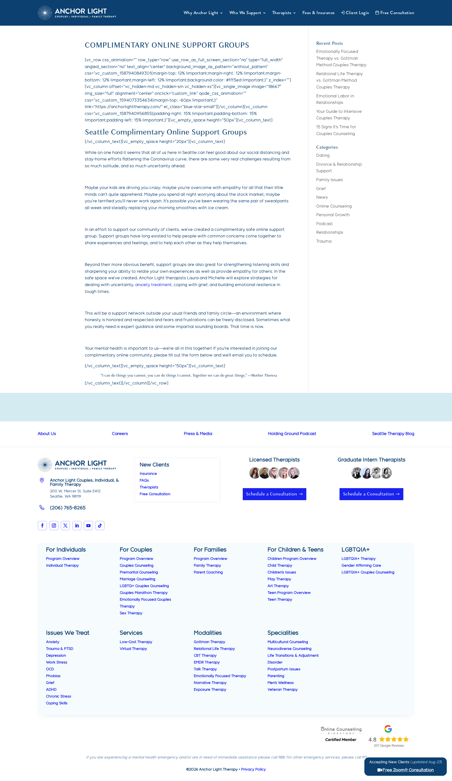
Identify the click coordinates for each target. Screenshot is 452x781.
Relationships (329, 233)
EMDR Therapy (207, 662)
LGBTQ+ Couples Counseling (144, 586)
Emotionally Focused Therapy (220, 676)
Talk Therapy (205, 669)
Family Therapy (207, 565)
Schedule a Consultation (271, 494)
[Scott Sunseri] (376, 474)
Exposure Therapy (210, 689)
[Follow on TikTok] (100, 525)
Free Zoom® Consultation (408, 770)
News (322, 197)
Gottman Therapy (209, 642)
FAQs (144, 480)
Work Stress (56, 662)
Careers (120, 434)
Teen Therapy (280, 599)
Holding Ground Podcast (292, 434)
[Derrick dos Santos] (264, 474)
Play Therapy (279, 579)
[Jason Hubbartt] (274, 474)
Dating (323, 156)
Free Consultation (397, 12)
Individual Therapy (62, 565)
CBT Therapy (205, 655)
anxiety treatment (153, 285)
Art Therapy (278, 586)
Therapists (281, 12)
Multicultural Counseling (288, 642)
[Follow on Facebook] (42, 525)
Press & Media (198, 434)
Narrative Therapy (210, 683)
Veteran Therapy (283, 689)
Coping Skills (56, 703)
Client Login (357, 12)
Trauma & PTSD (59, 649)
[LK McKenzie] (357, 474)
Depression (56, 655)
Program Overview (63, 559)
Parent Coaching (208, 572)
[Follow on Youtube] (88, 525)
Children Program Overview (292, 559)
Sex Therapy (131, 613)
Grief (321, 189)
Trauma (323, 241)
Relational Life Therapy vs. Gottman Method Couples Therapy (339, 80)
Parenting (276, 676)
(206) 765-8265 (68, 508)
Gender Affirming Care (361, 565)
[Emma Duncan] (386, 474)
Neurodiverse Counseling (290, 649)
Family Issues (329, 180)
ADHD (51, 689)
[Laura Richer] (293, 474)
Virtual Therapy (133, 649)
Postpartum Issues (284, 669)
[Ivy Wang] (366, 474)
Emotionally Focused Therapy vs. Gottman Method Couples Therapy (341, 58)
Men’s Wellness (281, 683)
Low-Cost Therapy (136, 642)
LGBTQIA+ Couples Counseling (368, 572)
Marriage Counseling (137, 579)
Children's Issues (282, 572)
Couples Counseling (137, 565)
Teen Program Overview (289, 593)
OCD (50, 669)
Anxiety (52, 642)
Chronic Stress (58, 696)
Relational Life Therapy (214, 649)
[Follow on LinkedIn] (77, 525)
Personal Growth (333, 215)
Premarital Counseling (139, 572)
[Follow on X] (65, 525)
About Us (47, 434)
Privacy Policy (253, 769)
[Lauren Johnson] (284, 474)
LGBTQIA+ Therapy (359, 559)
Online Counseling (334, 206)
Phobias (53, 676)
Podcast (324, 224)
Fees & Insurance (318, 12)
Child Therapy (280, 565)
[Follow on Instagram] (54, 525)
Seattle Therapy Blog (393, 434)
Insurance (148, 474)
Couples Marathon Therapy (144, 593)
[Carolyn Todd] (255, 474)
